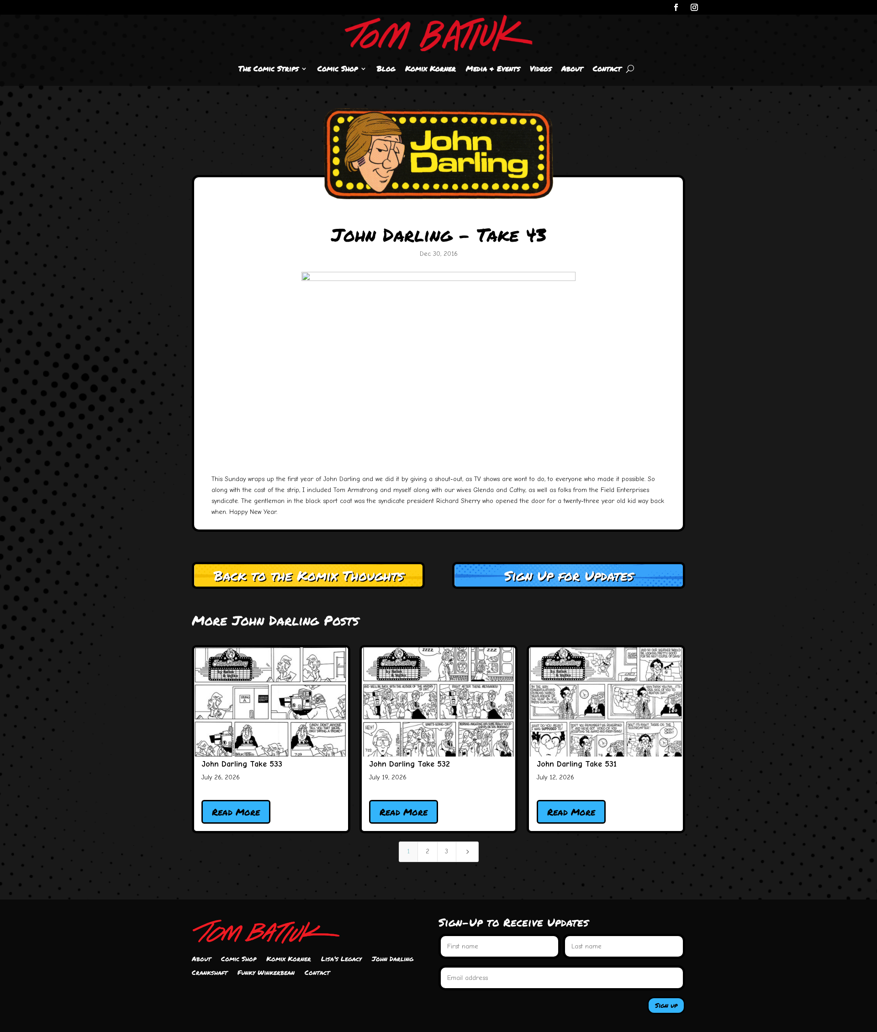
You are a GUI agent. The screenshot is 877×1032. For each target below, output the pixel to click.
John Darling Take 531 (577, 764)
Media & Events (493, 68)
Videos (540, 68)
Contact (607, 68)
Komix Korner (430, 68)
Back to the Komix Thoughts (308, 575)
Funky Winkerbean (266, 973)
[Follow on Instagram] (694, 7)
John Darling (392, 959)
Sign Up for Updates (568, 575)
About (572, 68)
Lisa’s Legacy (341, 959)
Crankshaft (209, 973)
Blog (386, 68)
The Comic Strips (268, 68)
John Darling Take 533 (241, 764)
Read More (236, 811)
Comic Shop (337, 68)
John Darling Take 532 (409, 764)
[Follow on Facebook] (676, 7)
